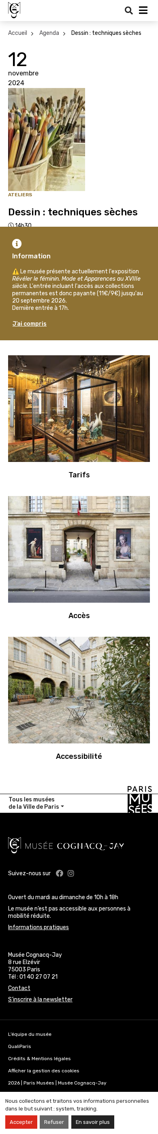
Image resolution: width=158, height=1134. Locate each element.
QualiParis (19, 1046)
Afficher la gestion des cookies (43, 1071)
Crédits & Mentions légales (39, 1058)
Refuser (54, 1122)
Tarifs (79, 474)
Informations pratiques (38, 927)
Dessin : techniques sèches (106, 33)
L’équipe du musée (29, 1034)
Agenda (49, 33)
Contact (19, 988)
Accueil (17, 33)
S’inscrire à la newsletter (40, 999)
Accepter (21, 1122)
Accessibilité (79, 756)
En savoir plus (93, 1122)
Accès (79, 615)
